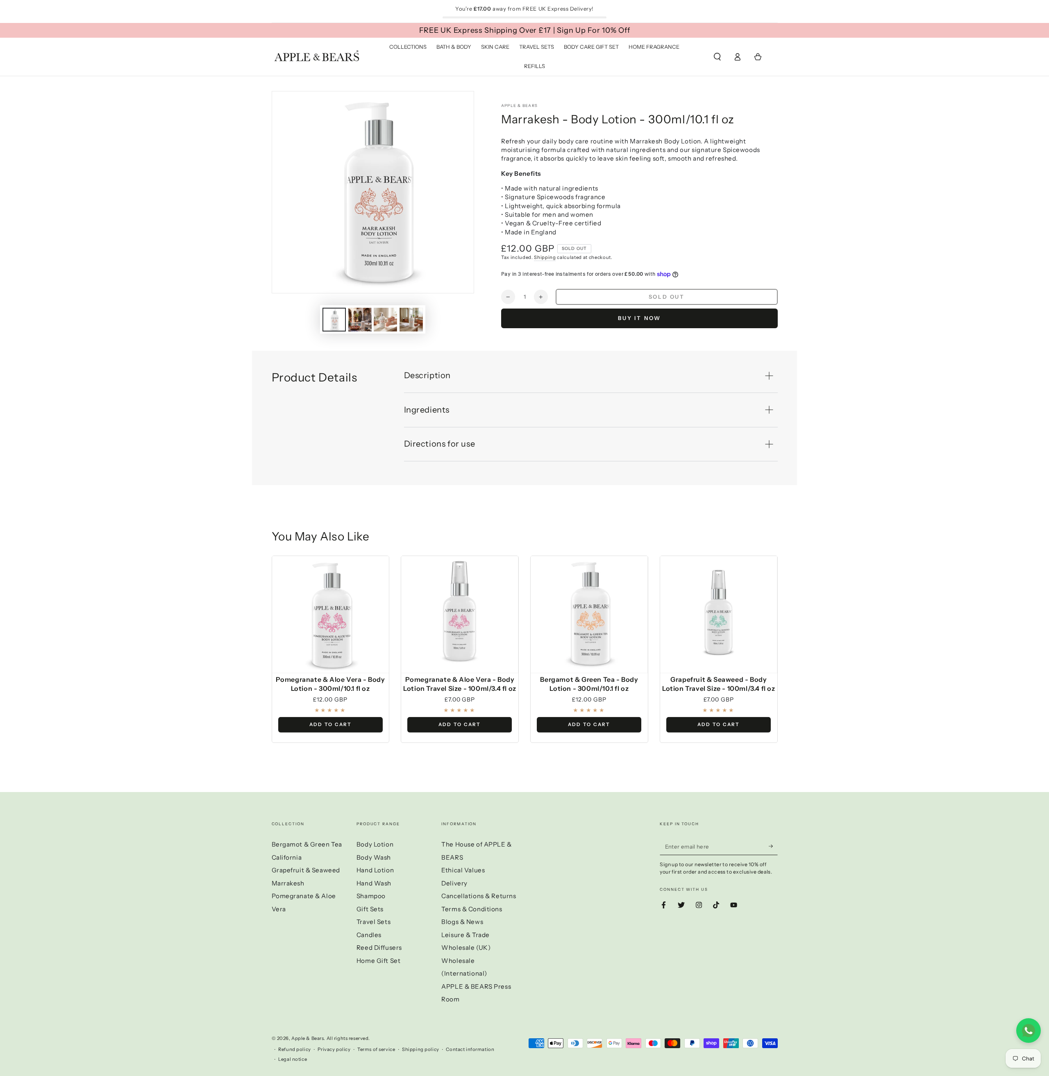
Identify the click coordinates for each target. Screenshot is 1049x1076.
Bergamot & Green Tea (307, 844)
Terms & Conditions (471, 909)
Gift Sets (370, 909)
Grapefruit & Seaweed (306, 870)
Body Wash (373, 857)
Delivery (454, 883)
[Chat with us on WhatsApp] (1028, 1030)
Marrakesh (288, 883)
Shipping (545, 257)
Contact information (470, 1049)
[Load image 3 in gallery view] (385, 319)
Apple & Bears (519, 105)
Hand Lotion (375, 870)
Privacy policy (334, 1049)
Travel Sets (373, 922)
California (287, 857)
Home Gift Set (378, 961)
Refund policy (294, 1049)
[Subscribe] (773, 846)
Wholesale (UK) (465, 947)
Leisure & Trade (465, 935)
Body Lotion (374, 844)
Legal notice (292, 1059)
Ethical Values (463, 870)
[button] (717, 57)
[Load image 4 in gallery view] (411, 319)
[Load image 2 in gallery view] (360, 319)
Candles (368, 935)
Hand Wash (373, 883)
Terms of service (376, 1049)
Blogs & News (462, 922)
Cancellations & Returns (478, 896)
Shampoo (371, 896)
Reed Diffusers (379, 947)
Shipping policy (420, 1049)
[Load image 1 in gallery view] (334, 319)
